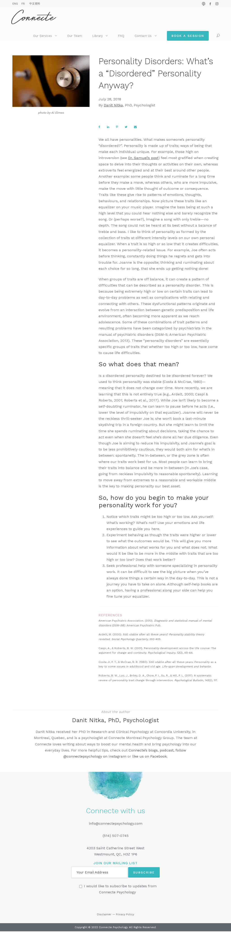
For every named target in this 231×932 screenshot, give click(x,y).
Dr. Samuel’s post (143, 158)
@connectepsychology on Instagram (94, 756)
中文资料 (34, 3)
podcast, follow (173, 750)
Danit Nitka (113, 105)
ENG (15, 3)
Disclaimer (104, 914)
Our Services (42, 36)
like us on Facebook (149, 756)
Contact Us (143, 36)
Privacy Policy (125, 914)
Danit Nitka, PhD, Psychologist (115, 720)
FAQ (121, 36)
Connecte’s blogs (143, 750)
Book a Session (187, 36)
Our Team (74, 36)
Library (97, 36)
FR (23, 3)
